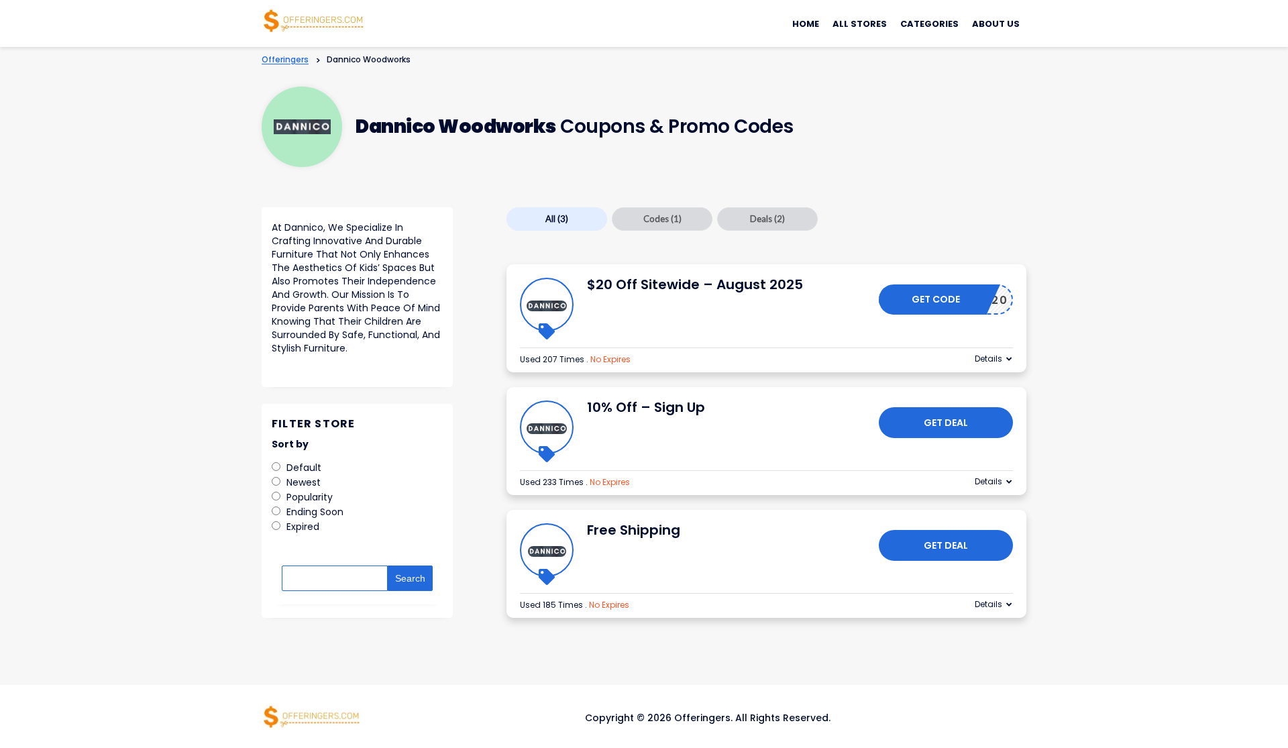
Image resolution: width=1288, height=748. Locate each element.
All (556, 218)
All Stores (860, 23)
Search (410, 578)
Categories (929, 23)
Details (988, 358)
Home (805, 23)
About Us (996, 23)
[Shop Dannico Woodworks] (302, 127)
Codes (662, 218)
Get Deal (946, 422)
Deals (767, 218)
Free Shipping (633, 530)
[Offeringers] (314, 19)
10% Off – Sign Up (646, 407)
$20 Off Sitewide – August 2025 (695, 284)
